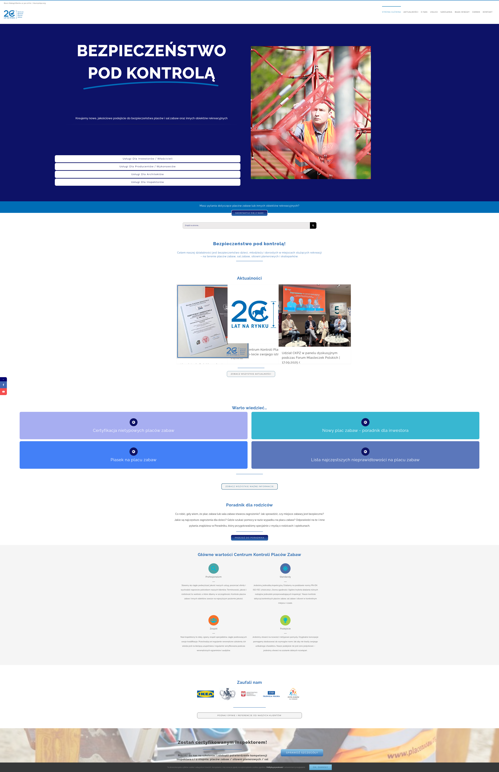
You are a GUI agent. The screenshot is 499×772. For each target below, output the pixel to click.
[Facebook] (3, 384)
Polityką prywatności (275, 767)
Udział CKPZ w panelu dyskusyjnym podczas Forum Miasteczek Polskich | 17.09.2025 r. (311, 357)
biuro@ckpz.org (39, 3)
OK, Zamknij (320, 767)
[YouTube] (3, 391)
